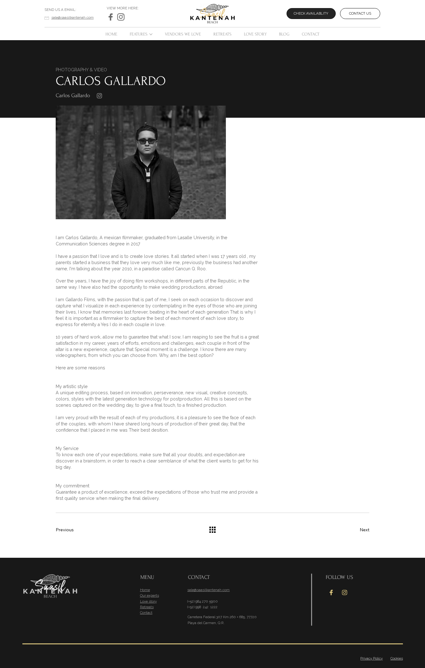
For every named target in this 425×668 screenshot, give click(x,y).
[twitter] (110, 16)
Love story (148, 601)
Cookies (396, 658)
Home (145, 590)
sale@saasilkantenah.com (72, 17)
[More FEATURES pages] (150, 34)
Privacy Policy (371, 658)
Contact (146, 612)
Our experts (149, 595)
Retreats (147, 607)
